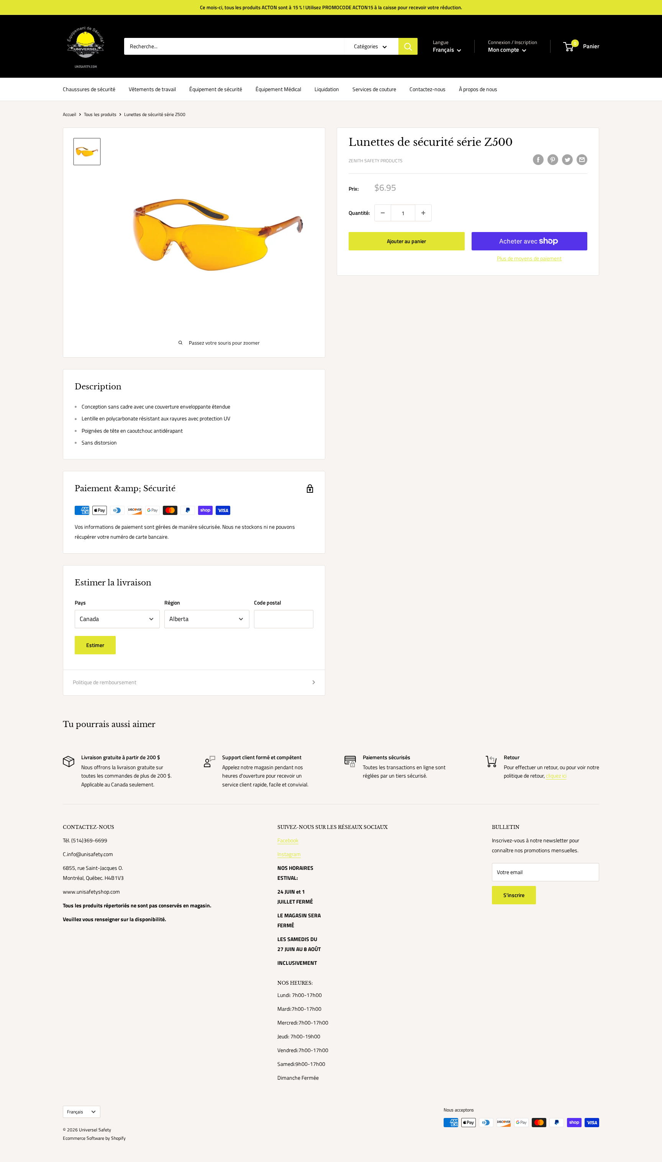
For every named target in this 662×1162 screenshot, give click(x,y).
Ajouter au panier (406, 241)
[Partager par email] (582, 159)
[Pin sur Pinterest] (552, 159)
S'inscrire (513, 895)
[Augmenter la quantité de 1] (423, 213)
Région (172, 602)
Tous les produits (100, 114)
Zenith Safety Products (376, 160)
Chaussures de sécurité (89, 89)
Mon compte (504, 49)
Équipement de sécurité (215, 89)
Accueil (69, 114)
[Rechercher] (408, 46)
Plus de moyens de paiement (529, 258)
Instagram (289, 854)
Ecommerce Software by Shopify (94, 1138)
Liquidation (327, 89)
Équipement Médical (278, 89)
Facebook (287, 840)
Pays (80, 602)
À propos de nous (478, 89)
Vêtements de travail (152, 89)
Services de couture (374, 89)
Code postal (267, 602)
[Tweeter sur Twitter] (567, 159)
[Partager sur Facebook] (538, 159)
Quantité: (359, 213)
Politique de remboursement (104, 682)
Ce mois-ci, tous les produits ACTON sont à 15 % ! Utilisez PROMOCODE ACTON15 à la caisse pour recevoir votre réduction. (331, 7)
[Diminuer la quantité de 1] (383, 213)
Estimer (95, 645)
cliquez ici (556, 775)
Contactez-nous (428, 89)
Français (75, 1111)
